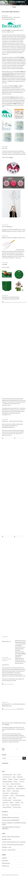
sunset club (5, 802)
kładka (4, 788)
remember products (7, 800)
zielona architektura (7, 807)
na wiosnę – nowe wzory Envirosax (12, 421)
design (14, 776)
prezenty (12, 795)
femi (4, 783)
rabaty (14, 797)
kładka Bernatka (10, 788)
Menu (14, 7)
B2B (14, 774)
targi (22, 802)
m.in (8, 59)
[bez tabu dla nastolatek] (8, 648)
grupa (7, 783)
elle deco (16, 781)
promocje (5, 797)
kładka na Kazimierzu (20, 788)
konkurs (4, 786)
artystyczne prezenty (7, 774)
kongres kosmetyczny (15, 783)
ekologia (16, 779)
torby (4, 804)
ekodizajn (10, 779)
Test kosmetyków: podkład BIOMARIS (10, 820)
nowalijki (4, 264)
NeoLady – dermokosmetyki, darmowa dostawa (12, 844)
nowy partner (5, 795)
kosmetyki (10, 786)
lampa (4, 790)
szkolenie (17, 802)
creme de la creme (7, 776)
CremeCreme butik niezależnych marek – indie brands (13, 842)
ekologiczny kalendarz (7, 781)
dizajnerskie (19, 776)
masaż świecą (6, 793)
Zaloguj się (4, 858)
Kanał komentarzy (6, 863)
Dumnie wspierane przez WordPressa (10, 874)
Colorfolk (11, 157)
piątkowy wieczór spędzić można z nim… (14, 237)
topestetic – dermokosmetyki (8, 849)
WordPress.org (5, 866)
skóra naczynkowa (17, 800)
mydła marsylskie (14, 793)
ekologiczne (22, 779)
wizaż (8, 804)
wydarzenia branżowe (15, 804)
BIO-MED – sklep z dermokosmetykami (11, 836)
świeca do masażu (17, 807)
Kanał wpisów (5, 860)
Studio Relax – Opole (6, 847)
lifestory (24, 653)
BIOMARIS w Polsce (6, 839)
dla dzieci (5, 779)
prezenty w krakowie (20, 795)
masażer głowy (15, 790)
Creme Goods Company (13, 2)
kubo (15, 786)
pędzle (10, 797)
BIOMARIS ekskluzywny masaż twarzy (10, 817)
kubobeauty (20, 786)
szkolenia (11, 802)
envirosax (22, 781)
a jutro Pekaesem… (7, 226)
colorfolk (4, 148)
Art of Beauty (5, 814)
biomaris (19, 774)
